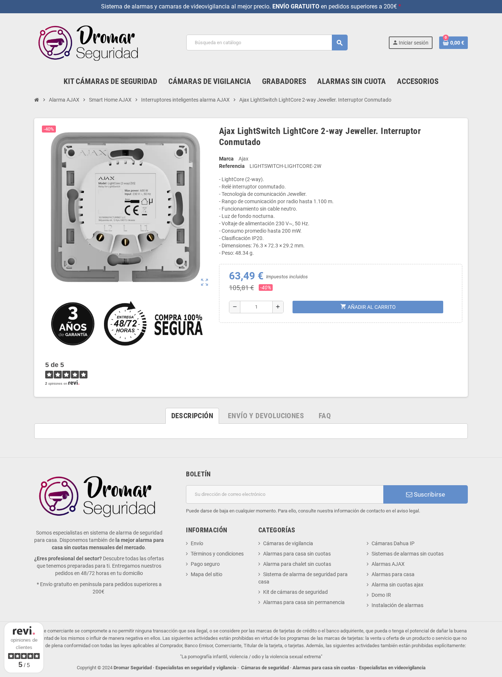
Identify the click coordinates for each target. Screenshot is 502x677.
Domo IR (381, 595)
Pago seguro (205, 564)
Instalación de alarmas (397, 605)
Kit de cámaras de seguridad (295, 592)
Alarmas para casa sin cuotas (297, 554)
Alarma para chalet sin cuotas (297, 564)
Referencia (232, 166)
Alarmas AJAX (388, 564)
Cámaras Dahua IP (393, 543)
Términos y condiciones (217, 554)
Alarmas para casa (393, 574)
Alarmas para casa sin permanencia (304, 602)
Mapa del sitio (206, 574)
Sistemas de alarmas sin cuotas (408, 554)
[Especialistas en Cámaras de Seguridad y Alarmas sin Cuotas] (90, 42)
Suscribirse (428, 494)
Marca (226, 159)
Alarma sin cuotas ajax (397, 585)
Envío (197, 543)
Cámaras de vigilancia (288, 543)
